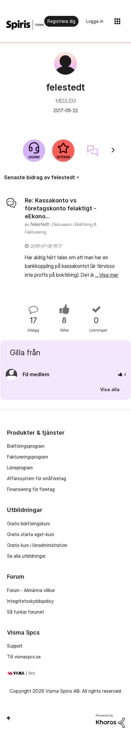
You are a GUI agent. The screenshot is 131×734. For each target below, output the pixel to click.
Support (15, 646)
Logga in (94, 21)
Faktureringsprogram (27, 456)
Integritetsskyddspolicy (30, 601)
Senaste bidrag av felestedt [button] (39, 177)
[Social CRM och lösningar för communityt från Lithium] (110, 720)
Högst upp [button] (8, 718)
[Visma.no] (25, 25)
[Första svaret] (92, 150)
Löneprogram (20, 467)
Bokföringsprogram (26, 446)
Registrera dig (61, 21)
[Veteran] (63, 150)
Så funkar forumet (25, 612)
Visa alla (110, 389)
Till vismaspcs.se (24, 656)
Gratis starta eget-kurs (30, 534)
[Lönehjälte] (34, 150)
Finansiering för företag (31, 489)
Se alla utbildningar (26, 556)
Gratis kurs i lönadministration (37, 545)
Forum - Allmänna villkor (31, 590)
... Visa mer (106, 275)
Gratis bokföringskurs (28, 523)
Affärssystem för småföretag (36, 478)
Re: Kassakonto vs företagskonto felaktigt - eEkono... (60, 208)
